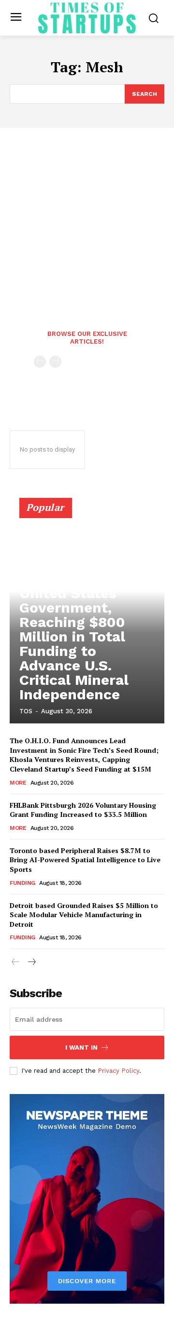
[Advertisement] (87, 219)
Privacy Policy (118, 1070)
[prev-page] (40, 362)
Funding (22, 883)
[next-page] (31, 962)
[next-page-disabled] (55, 362)
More (18, 782)
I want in (81, 1047)
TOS (25, 711)
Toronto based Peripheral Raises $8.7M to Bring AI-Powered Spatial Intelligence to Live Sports (85, 860)
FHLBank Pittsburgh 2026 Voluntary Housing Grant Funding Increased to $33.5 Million (83, 810)
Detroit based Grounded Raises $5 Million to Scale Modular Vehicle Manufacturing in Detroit (84, 915)
